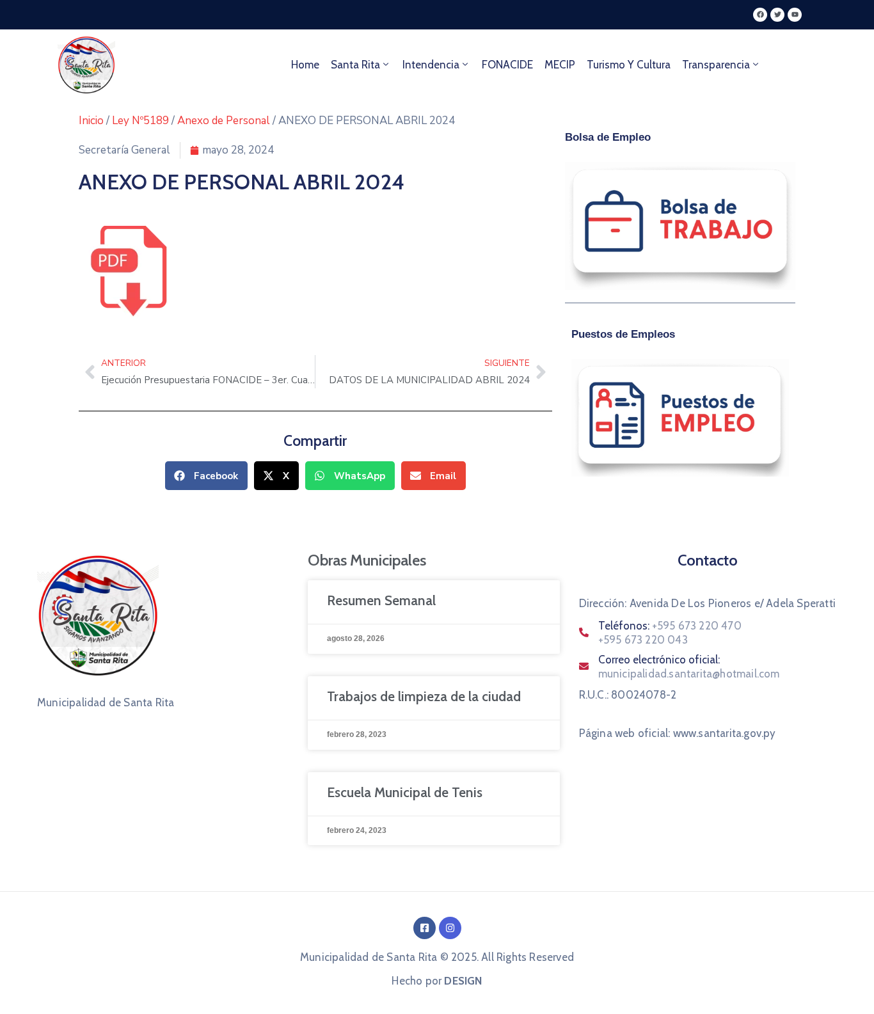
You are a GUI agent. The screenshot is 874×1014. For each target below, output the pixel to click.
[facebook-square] (424, 928)
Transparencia (716, 64)
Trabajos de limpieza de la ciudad (424, 696)
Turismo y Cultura (629, 64)
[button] (206, 475)
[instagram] (450, 928)
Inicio (91, 120)
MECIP (559, 64)
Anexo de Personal (223, 120)
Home (305, 64)
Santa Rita (355, 64)
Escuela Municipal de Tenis (404, 792)
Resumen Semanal (381, 600)
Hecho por (437, 980)
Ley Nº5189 (140, 120)
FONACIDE (507, 64)
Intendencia (430, 64)
